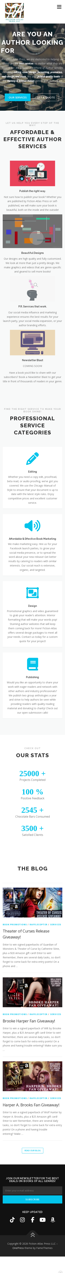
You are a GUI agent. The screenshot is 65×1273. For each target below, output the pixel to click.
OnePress (18, 1248)
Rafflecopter (38, 924)
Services (55, 924)
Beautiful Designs (32, 252)
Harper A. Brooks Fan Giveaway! (31, 1104)
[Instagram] (22, 1220)
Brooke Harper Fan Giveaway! (29, 1021)
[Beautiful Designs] (32, 231)
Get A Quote (46, 97)
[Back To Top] (32, 1235)
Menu (59, 7)
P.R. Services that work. (32, 306)
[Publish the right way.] (32, 173)
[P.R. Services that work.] (32, 288)
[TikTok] (12, 1220)
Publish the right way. (32, 191)
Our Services (18, 97)
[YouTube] (42, 1220)
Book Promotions (15, 924)
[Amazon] (52, 1220)
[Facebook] (32, 1220)
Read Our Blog (33, 1150)
